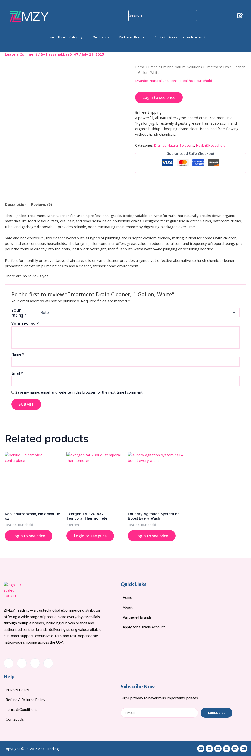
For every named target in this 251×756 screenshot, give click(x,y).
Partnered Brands (131, 37)
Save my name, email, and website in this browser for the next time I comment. (79, 392)
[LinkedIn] (35, 663)
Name (17, 354)
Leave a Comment (21, 54)
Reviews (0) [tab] (41, 204)
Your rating (19, 312)
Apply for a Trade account (187, 37)
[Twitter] (22, 663)
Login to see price (158, 97)
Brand (153, 67)
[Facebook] (8, 663)
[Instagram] (48, 663)
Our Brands (101, 37)
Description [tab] (15, 204)
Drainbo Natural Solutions (181, 67)
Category (75, 37)
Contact (160, 37)
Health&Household (196, 80)
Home (50, 37)
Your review (25, 323)
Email (17, 373)
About (61, 37)
